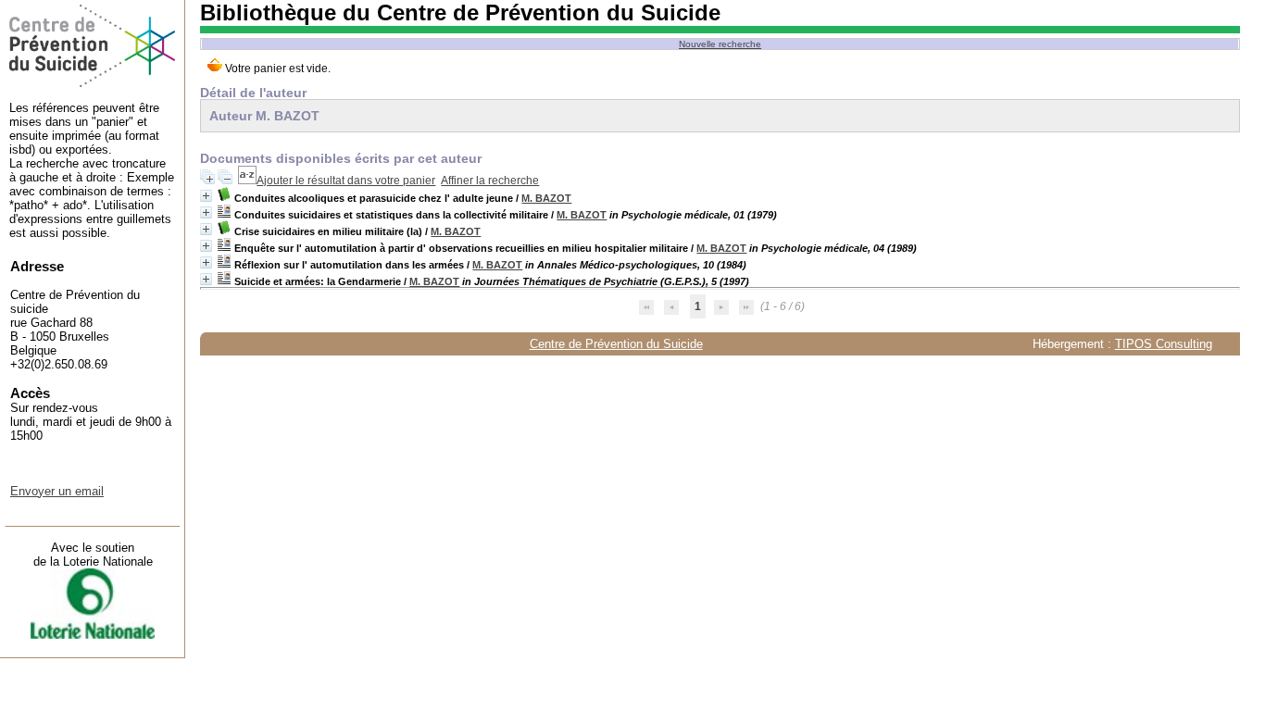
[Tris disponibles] (247, 180)
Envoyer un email (57, 491)
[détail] (206, 196)
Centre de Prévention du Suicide (616, 344)
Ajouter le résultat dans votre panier (346, 180)
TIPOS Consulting (1163, 344)
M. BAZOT (546, 198)
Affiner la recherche (490, 180)
